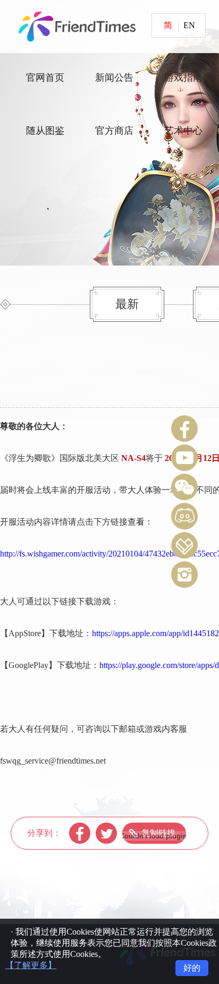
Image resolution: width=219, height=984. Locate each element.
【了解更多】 (30, 965)
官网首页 (45, 77)
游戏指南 (183, 77)
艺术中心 (183, 130)
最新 (127, 304)
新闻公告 (114, 77)
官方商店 (114, 130)
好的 (191, 967)
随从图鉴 (45, 130)
